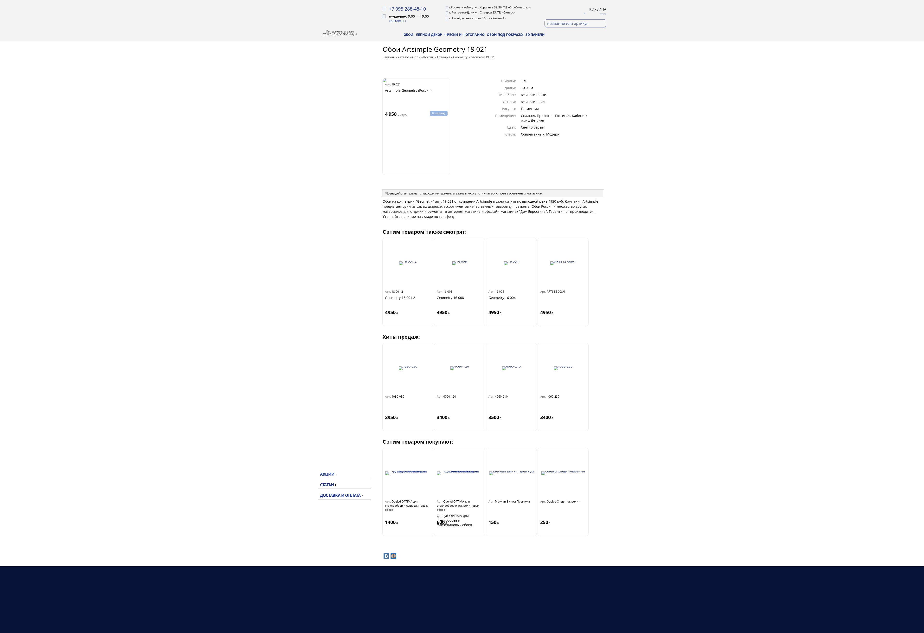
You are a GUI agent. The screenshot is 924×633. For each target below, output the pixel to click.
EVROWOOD (315, 424)
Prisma (311, 325)
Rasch (310, 309)
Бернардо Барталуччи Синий (321, 291)
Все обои (313, 94)
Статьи (327, 484)
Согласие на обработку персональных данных (572, 622)
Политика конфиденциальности (579, 611)
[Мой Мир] (393, 556)
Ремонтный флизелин (325, 384)
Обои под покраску (505, 34)
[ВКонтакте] (386, 556)
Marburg (312, 302)
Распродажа (314, 59)
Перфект (312, 416)
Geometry (315, 148)
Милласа (313, 133)
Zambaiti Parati (318, 191)
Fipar (309, 281)
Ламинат (449, 611)
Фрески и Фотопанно (464, 34)
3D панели (535, 34)
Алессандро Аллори (323, 258)
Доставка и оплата (340, 495)
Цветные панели (320, 459)
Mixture (313, 155)
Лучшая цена (315, 69)
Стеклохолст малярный (315, 374)
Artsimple (313, 141)
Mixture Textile (318, 161)
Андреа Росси (317, 206)
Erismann (313, 110)
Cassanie (312, 266)
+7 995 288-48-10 (407, 9)
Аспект (311, 176)
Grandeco (313, 317)
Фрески (448, 616)
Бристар (312, 222)
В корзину (438, 113)
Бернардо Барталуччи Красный (323, 240)
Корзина (597, 9)
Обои (408, 34)
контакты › (397, 21)
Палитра (312, 102)
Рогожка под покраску (316, 394)
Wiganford (314, 333)
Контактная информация (520, 616)
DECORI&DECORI (320, 230)
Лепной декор (429, 34)
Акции (327, 474)
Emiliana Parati (318, 199)
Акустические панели (324, 443)
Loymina (312, 183)
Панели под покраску (325, 451)
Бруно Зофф (316, 250)
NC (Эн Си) (314, 168)
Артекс (311, 118)
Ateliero (312, 125)
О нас (504, 605)
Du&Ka (311, 340)
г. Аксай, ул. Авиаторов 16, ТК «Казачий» (477, 18)
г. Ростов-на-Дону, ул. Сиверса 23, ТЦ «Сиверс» (482, 12)
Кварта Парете (318, 214)
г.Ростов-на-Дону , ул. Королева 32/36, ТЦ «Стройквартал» (490, 7)
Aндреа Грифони (320, 273)
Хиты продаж (315, 50)
